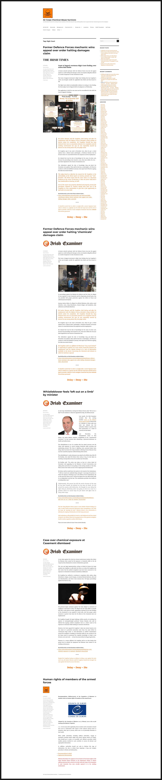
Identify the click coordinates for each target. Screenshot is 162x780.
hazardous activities (47, 711)
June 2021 (103, 160)
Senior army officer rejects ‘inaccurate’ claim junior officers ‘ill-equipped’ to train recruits (109, 61)
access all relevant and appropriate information (48, 701)
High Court (47, 73)
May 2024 (103, 131)
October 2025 (103, 115)
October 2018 (103, 192)
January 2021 (103, 163)
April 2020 (103, 172)
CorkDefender (104, 86)
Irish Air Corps (46, 74)
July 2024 (103, 128)
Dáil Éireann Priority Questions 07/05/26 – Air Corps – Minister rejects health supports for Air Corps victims (109, 83)
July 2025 (103, 116)
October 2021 (103, 156)
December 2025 (104, 114)
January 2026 (103, 112)
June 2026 (103, 106)
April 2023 (103, 141)
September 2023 (104, 137)
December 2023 (104, 136)
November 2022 (104, 145)
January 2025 (103, 123)
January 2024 (103, 135)
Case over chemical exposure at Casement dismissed (64, 542)
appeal (48, 414)
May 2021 (103, 161)
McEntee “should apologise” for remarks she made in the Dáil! (109, 79)
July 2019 (103, 180)
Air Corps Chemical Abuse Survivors (59, 20)
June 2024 (103, 129)
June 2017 (103, 212)
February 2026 (104, 111)
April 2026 (103, 108)
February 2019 (104, 187)
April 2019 (103, 184)
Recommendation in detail (65, 753)
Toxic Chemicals (50, 78)
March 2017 (103, 216)
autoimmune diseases (47, 706)
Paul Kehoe (49, 721)
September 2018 (104, 193)
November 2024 (104, 126)
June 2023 (103, 140)
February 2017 (104, 217)
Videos (53, 30)
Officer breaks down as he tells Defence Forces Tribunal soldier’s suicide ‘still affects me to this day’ (109, 57)
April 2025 (103, 119)
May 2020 (103, 171)
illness (49, 715)
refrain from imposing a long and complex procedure (48, 724)
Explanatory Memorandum (65, 755)
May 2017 (103, 213)
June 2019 (103, 181)
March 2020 (103, 173)
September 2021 (104, 157)
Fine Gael (48, 416)
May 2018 (103, 197)
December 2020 (104, 164)
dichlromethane (50, 709)
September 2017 (104, 208)
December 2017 (104, 204)
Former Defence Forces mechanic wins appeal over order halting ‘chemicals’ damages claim (69, 232)
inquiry (51, 73)
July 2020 (103, 168)
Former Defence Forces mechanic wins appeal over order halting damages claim (69, 50)
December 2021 (104, 153)
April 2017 (103, 215)
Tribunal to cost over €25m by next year (109, 50)
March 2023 (103, 143)
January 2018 (103, 203)
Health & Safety (46, 713)
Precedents (45, 698)
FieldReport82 (104, 74)
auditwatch (103, 90)
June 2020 (103, 169)
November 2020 (104, 165)
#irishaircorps (46, 699)
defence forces (50, 70)
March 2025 (103, 120)
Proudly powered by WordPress (65, 774)
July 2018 (103, 195)
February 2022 (104, 152)
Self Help (108, 27)
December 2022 (104, 144)
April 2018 (103, 199)
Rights (49, 698)
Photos (92, 27)
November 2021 (104, 155)
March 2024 (103, 132)
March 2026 (103, 110)
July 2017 (103, 211)
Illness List (77, 27)
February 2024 (104, 133)
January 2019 (103, 188)
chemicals (49, 69)
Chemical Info (68, 27)
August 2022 (103, 147)
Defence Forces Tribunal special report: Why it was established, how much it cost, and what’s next (110, 53)
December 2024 (104, 124)
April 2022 (103, 151)
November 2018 (104, 191)
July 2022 (103, 148)
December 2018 (104, 189)
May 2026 (103, 107)
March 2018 (103, 200)
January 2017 (103, 219)
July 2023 (103, 139)
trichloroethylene (46, 726)
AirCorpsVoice (104, 78)
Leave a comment (46, 265)
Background (60, 27)
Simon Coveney (51, 725)
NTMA (48, 75)
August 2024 (103, 127)
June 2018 (103, 196)
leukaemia (45, 719)
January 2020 (103, 176)
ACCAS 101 (45, 27)
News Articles (46, 67)
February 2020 (104, 175)
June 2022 (103, 149)
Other (58, 30)
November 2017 (104, 205)
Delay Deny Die (49, 71)
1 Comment (45, 80)
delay (44, 71)
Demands (52, 27)
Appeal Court (48, 705)
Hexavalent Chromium (48, 714)
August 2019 (103, 179)
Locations (85, 27)
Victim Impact (46, 30)
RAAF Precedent (99, 27)
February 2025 (104, 122)
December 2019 (104, 177)
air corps (45, 69)
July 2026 (103, 104)
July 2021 (103, 159)
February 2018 (104, 201)
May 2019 (103, 183)
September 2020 (104, 167)
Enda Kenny (45, 710)
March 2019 (103, 185)
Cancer (44, 707)
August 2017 (103, 209)
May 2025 (103, 118)
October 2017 (103, 207)
